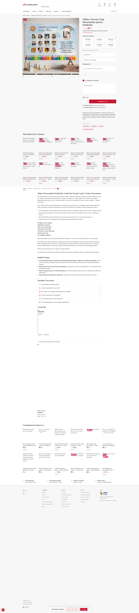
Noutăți (99, 5)
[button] (113, 11)
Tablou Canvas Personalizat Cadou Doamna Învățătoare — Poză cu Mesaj (61, 178)
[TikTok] (29, 607)
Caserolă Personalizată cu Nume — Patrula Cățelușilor (93, 469)
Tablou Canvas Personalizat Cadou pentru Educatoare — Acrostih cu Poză (45, 153)
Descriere (29, 188)
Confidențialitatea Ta (86, 494)
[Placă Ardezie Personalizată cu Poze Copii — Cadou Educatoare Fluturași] (61, 435)
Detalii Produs (37, 188)
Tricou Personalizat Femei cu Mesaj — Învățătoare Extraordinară (45, 444)
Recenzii (55, 188)
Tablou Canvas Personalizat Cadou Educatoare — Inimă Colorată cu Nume (109, 153)
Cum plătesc (64, 499)
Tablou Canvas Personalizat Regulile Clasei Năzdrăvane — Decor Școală (29, 178)
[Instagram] (26, 607)
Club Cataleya (45, 497)
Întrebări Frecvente (46, 188)
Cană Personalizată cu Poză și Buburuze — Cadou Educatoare (77, 444)
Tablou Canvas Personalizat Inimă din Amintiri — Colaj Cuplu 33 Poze (109, 178)
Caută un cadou (45, 6)
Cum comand (64, 497)
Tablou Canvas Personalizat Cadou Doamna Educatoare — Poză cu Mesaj (93, 178)
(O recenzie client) (88, 32)
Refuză (76, 609)
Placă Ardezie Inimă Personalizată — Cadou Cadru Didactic (92, 444)
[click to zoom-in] (50, 46)
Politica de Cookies (85, 497)
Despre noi (64, 501)
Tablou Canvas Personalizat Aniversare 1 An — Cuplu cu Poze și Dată (45, 178)
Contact (63, 492)
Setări (69, 609)
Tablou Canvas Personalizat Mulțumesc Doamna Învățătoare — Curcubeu (61, 153)
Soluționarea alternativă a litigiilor (108, 500)
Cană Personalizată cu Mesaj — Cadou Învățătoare (61, 469)
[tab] (25, 188)
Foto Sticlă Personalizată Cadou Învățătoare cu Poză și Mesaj (29, 444)
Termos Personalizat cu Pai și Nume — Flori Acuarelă (77, 469)
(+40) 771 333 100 (27, 602)
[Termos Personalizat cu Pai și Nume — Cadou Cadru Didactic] (45, 460)
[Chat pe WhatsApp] (3, 610)
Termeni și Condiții (85, 492)
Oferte (109, 5)
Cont (115, 5)
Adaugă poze (87, 64)
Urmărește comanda (66, 494)
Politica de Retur (85, 499)
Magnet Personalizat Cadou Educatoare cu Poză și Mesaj (29, 469)
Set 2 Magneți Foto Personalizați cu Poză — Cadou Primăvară (108, 469)
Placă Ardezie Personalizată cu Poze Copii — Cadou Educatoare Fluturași (61, 444)
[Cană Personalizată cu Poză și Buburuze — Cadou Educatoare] (77, 435)
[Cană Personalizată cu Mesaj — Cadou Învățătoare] (61, 460)
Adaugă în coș (102, 101)
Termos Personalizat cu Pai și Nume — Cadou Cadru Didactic (45, 469)
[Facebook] (24, 607)
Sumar (24, 188)
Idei (104, 5)
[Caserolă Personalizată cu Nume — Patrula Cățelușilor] (93, 460)
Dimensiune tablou (88, 36)
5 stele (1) (46, 334)
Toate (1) (40, 334)
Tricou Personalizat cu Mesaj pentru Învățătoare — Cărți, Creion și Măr (109, 444)
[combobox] (68, 4)
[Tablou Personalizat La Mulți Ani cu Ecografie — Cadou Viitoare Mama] (30, 144)
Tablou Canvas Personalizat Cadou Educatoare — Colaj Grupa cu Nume (77, 178)
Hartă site (83, 501)
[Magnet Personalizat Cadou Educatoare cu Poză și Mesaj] (30, 460)
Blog (43, 506)
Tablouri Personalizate (47, 504)
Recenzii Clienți (65, 506)
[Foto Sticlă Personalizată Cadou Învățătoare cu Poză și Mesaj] (30, 435)
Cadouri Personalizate (47, 501)
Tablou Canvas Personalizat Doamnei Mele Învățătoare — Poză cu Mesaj (93, 153)
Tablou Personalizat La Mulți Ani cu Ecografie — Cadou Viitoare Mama (29, 153)
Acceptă (84, 609)
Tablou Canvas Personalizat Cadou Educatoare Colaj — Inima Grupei (77, 153)
